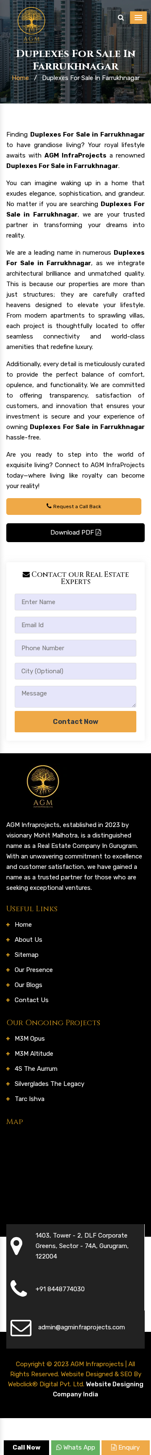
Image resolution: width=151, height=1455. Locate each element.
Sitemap (27, 955)
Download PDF (73, 532)
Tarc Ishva (29, 1099)
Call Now (27, 1447)
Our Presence (34, 970)
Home (20, 78)
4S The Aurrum (36, 1069)
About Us (28, 939)
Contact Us (32, 1000)
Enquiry (128, 1447)
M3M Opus (30, 1038)
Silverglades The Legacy (49, 1084)
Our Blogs (28, 985)
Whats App (78, 1447)
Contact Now (75, 722)
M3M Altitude (34, 1053)
